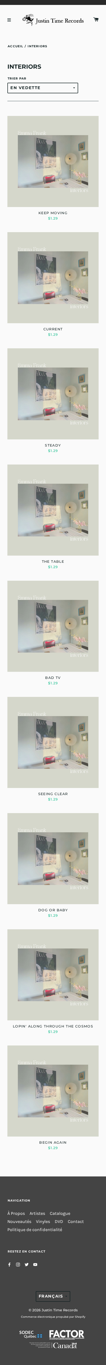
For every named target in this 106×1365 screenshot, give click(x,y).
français (51, 1296)
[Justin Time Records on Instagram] (18, 1264)
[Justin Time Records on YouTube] (35, 1264)
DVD (59, 1221)
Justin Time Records (60, 1310)
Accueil (15, 46)
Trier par (17, 78)
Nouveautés (19, 1221)
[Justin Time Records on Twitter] (27, 1264)
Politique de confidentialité (34, 1229)
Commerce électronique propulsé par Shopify (53, 1316)
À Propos (16, 1213)
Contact (76, 1221)
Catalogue (60, 1213)
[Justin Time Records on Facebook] (9, 1264)
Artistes (37, 1213)
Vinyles (43, 1221)
